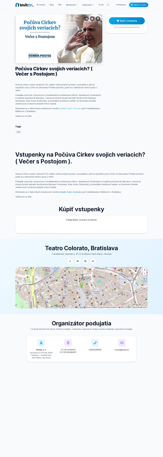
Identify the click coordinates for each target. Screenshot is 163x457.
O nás (101, 5)
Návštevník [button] (71, 5)
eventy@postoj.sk (122, 350)
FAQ (59, 5)
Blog (51, 5)
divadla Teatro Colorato (70, 108)
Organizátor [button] (87, 5)
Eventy (42, 5)
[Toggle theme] (108, 4)
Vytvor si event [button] (140, 5)
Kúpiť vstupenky (128, 21)
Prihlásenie (121, 5)
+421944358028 (94, 350)
